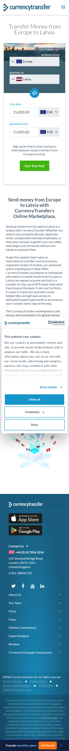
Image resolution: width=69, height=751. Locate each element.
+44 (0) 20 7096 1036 (29, 552)
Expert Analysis (19, 636)
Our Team (15, 603)
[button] (62, 7)
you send (15, 104)
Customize (32, 412)
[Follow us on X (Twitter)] (13, 586)
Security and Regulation (17, 685)
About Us (15, 594)
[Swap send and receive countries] (34, 93)
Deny (34, 424)
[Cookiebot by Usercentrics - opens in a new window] (49, 323)
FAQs (12, 611)
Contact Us (17, 546)
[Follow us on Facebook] (23, 586)
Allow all (34, 399)
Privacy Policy (38, 681)
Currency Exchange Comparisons (30, 652)
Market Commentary (22, 627)
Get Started (47, 745)
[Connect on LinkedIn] (42, 586)
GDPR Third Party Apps (17, 689)
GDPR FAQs (46, 685)
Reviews (14, 644)
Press (12, 619)
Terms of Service (12, 681)
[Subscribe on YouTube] (32, 586)
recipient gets (19, 124)
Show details (48, 387)
